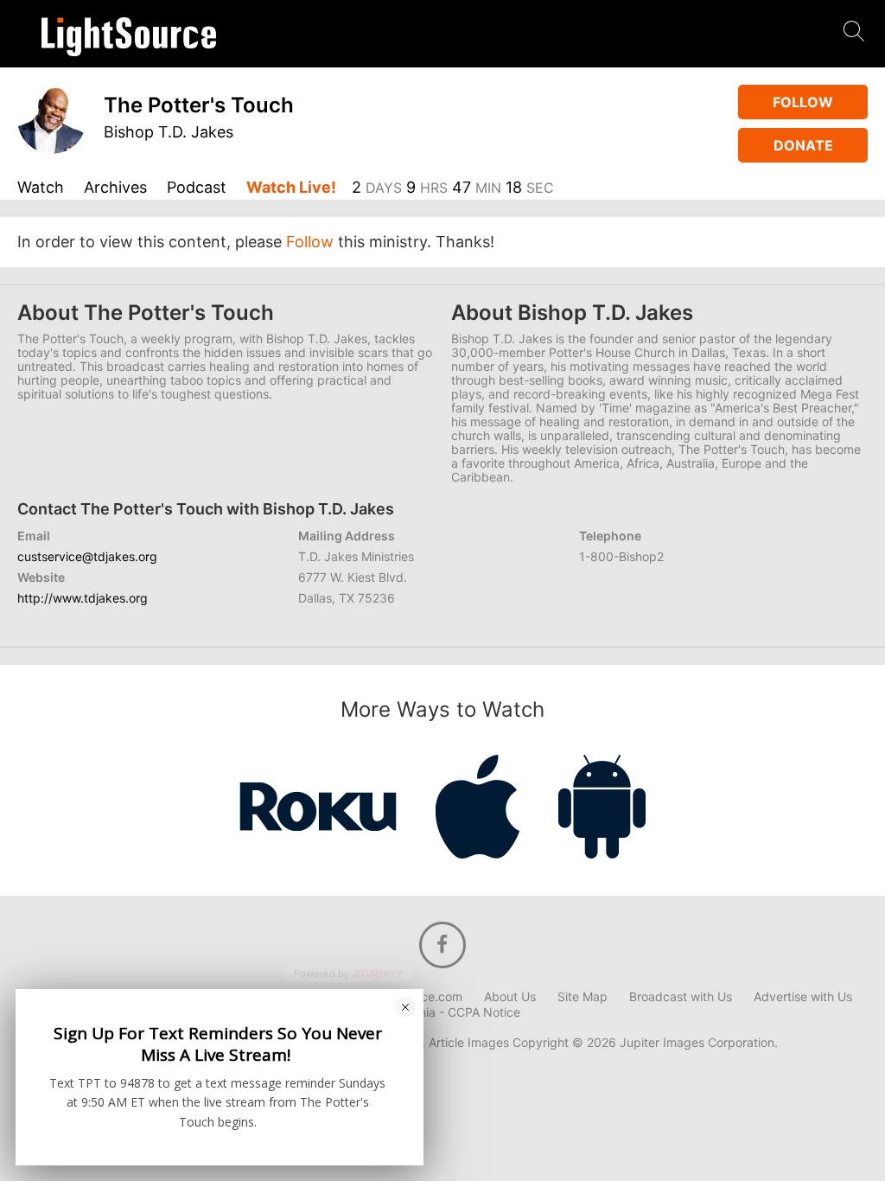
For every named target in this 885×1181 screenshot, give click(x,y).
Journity (378, 973)
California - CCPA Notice (451, 1012)
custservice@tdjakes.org (87, 556)
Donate (803, 145)
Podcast (196, 188)
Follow (803, 102)
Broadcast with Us (680, 997)
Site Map (582, 997)
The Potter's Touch (199, 105)
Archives (115, 188)
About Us (510, 997)
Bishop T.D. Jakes (168, 132)
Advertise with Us (803, 997)
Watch (40, 188)
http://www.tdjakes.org (82, 597)
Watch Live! (291, 188)
